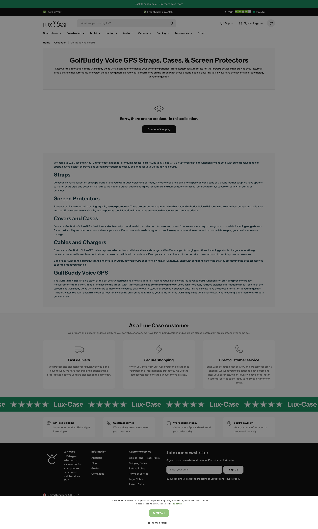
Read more (177, 503)
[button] (158, 523)
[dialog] (159, 512)
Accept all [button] (159, 513)
